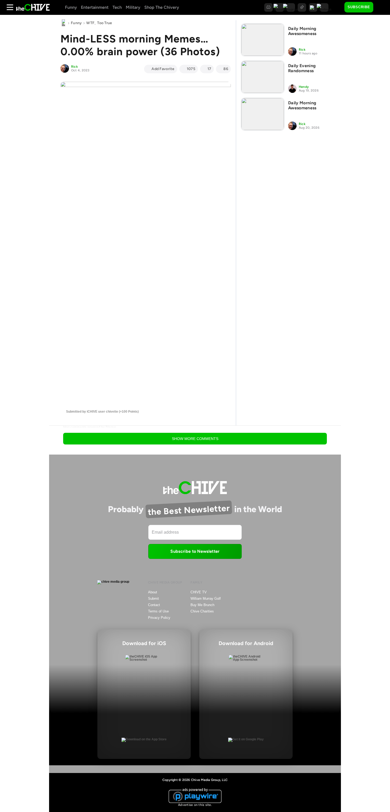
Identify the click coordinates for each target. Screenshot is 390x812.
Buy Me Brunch (202, 605)
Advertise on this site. (195, 805)
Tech (117, 7)
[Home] (63, 23)
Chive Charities (202, 611)
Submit (153, 599)
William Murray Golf (205, 599)
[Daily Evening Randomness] (262, 77)
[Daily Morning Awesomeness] (262, 40)
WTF (90, 23)
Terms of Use (158, 611)
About (152, 592)
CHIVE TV (198, 592)
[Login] (382, 7)
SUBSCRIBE (359, 7)
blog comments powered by (89, 427)
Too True (104, 23)
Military (133, 7)
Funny (71, 7)
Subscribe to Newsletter (194, 551)
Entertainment (95, 7)
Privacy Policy (159, 618)
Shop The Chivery (161, 7)
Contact (154, 605)
